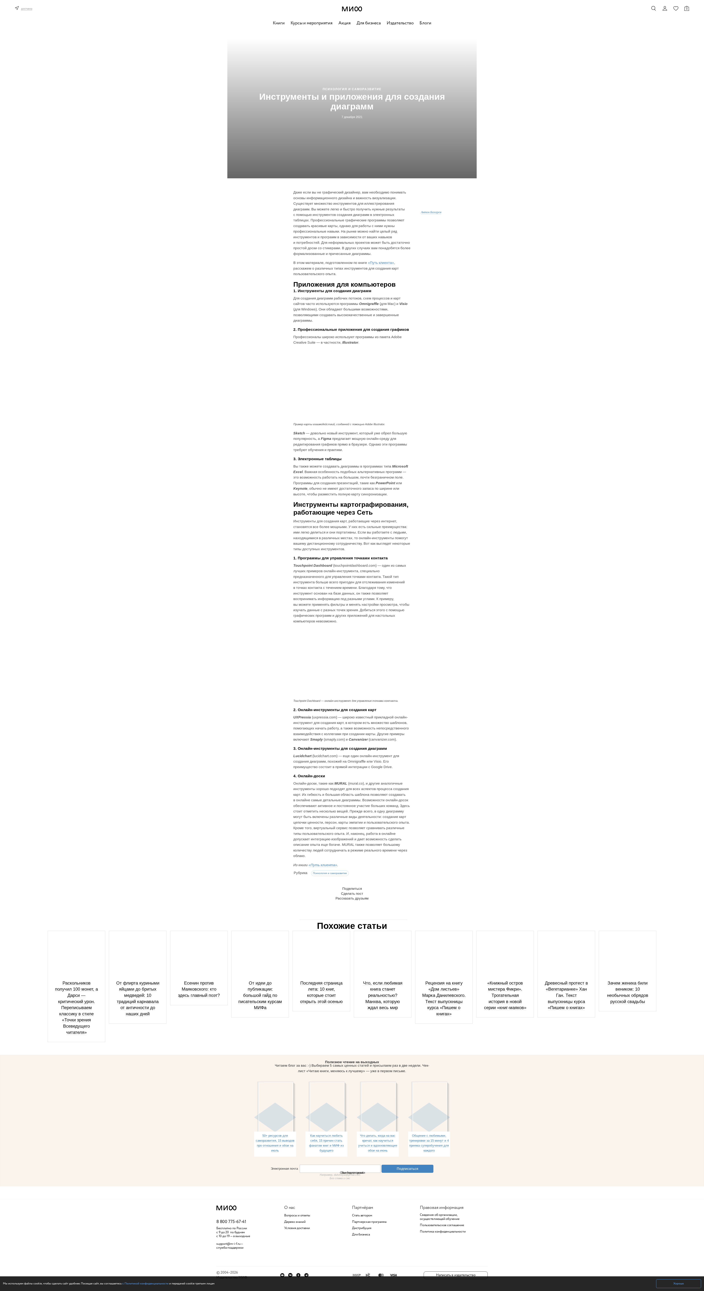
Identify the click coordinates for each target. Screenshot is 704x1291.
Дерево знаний (295, 1222)
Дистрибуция (361, 1228)
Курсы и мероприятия (312, 23)
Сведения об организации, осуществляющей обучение (439, 1217)
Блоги (425, 23)
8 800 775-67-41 (231, 1222)
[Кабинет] (664, 8)
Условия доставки (297, 1228)
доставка (26, 8)
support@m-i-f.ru (228, 1244)
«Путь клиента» (381, 263)
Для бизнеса (369, 23)
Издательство (400, 23)
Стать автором (362, 1216)
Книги (279, 23)
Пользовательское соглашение (442, 1225)
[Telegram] (306, 1275)
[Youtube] (282, 1275)
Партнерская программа (369, 1222)
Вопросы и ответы (297, 1216)
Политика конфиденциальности (443, 1232)
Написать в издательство (455, 1275)
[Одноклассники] (298, 1275)
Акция (344, 23)
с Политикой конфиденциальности (145, 1283)
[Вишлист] (675, 8)
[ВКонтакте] (290, 1275)
